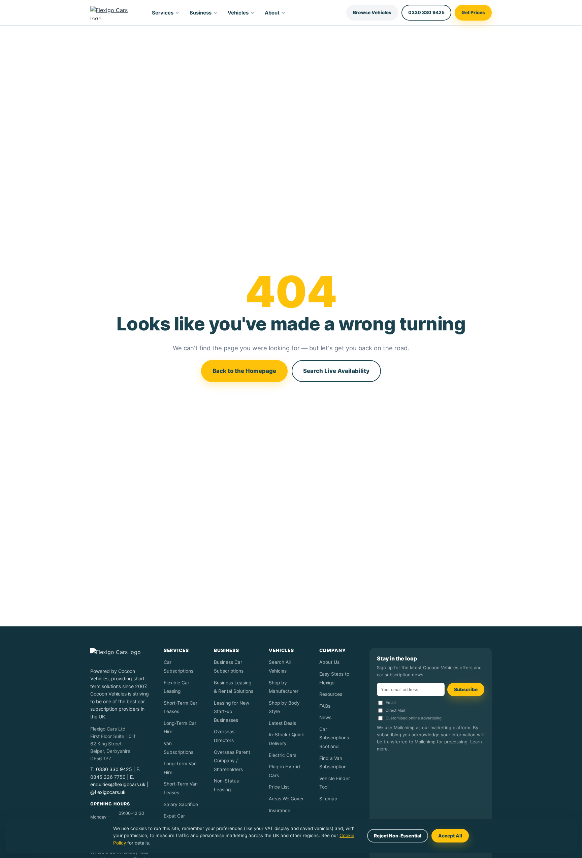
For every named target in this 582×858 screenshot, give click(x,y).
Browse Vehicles (372, 12)
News (325, 717)
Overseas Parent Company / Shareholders (232, 760)
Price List (279, 787)
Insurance (279, 810)
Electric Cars (282, 755)
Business (201, 13)
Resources (330, 694)
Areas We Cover (286, 798)
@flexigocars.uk (108, 792)
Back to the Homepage (244, 370)
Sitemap (328, 798)
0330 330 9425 (426, 12)
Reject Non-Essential (397, 835)
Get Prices (473, 12)
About (272, 13)
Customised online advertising (414, 718)
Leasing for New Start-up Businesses (231, 711)
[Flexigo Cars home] (114, 13)
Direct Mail (395, 710)
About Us (329, 662)
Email (391, 702)
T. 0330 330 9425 (111, 769)
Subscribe (466, 689)
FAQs (324, 706)
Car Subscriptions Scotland (334, 738)
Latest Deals (282, 723)
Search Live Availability (336, 370)
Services (162, 13)
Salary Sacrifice (181, 804)
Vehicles (238, 13)
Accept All (450, 835)
